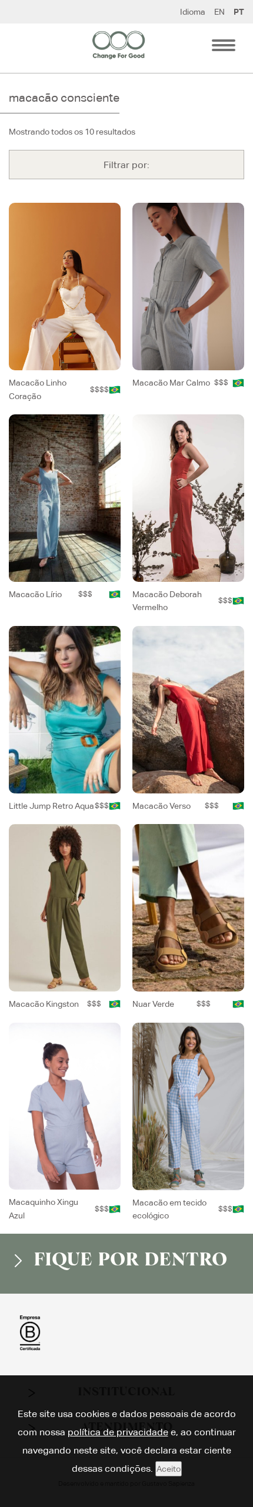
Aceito (169, 1468)
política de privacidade (118, 1432)
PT (239, 11)
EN (219, 11)
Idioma (192, 11)
